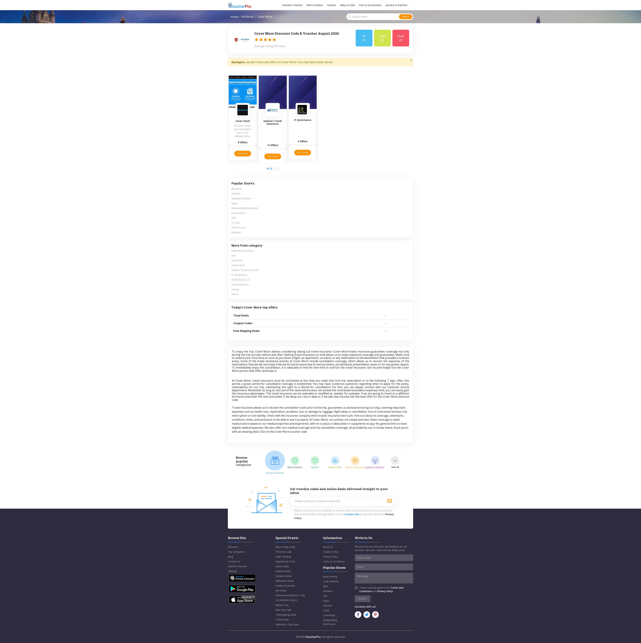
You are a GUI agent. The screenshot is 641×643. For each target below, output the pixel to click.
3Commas (237, 260)
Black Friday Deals (285, 547)
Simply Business (240, 284)
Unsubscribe (351, 514)
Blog (230, 556)
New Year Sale (283, 609)
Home (234, 17)
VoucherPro (313, 637)
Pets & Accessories (370, 5)
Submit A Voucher (237, 566)
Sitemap (232, 571)
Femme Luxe (238, 227)
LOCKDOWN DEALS (286, 600)
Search (405, 16)
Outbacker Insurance (242, 250)
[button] (268, 168)
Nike (325, 586)
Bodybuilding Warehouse (244, 208)
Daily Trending (283, 556)
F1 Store (236, 222)
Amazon (235, 193)
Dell (233, 217)
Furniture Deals (283, 576)
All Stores (248, 17)
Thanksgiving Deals (285, 614)
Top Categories (236, 551)
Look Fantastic (331, 581)
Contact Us (234, 561)
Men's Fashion (315, 5)
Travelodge (329, 615)
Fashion (331, 5)
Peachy (235, 289)
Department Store (285, 561)
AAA (233, 255)
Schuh (326, 610)
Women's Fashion (292, 5)
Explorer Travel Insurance (245, 270)
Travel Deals (282, 619)
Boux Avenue (238, 213)
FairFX (234, 294)
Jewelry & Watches (396, 5)
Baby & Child (347, 5)
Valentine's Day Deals (287, 624)
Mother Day (281, 605)
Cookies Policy (331, 551)
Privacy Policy (330, 556)
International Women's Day (290, 595)
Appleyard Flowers (241, 198)
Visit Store (242, 153)
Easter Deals (282, 566)
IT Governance (239, 274)
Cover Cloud (238, 265)
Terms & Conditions (334, 561)
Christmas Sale (283, 551)
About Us (328, 547)
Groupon (236, 232)
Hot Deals (280, 590)
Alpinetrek (236, 188)
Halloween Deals (284, 580)
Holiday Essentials (285, 585)
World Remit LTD (240, 279)
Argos (234, 203)
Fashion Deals (283, 571)
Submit (362, 598)
